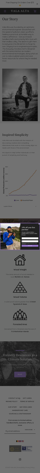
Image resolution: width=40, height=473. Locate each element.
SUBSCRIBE (30, 245)
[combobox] (23, 241)
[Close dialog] (39, 223)
